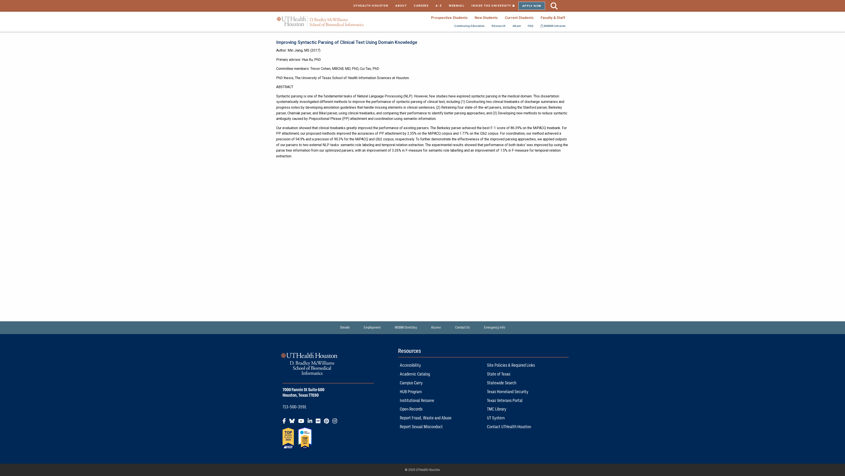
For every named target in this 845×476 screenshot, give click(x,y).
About (517, 26)
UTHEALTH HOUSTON (370, 5)
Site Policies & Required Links (511, 365)
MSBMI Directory (406, 327)
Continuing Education (469, 26)
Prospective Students (449, 18)
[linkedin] (311, 422)
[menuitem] (449, 17)
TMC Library (496, 409)
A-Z (438, 5)
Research (498, 26)
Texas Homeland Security (507, 391)
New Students (486, 18)
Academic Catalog (415, 374)
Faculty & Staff (553, 18)
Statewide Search (501, 382)
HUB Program (411, 391)
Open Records (411, 409)
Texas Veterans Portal (505, 400)
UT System (496, 417)
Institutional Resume (417, 400)
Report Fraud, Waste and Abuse (426, 417)
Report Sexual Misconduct (421, 426)
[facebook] (285, 422)
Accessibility (410, 365)
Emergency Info (494, 327)
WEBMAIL (456, 5)
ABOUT (401, 5)
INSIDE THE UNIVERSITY (494, 5)
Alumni (436, 327)
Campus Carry (411, 382)
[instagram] (336, 422)
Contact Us (462, 327)
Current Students (519, 18)
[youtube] (302, 422)
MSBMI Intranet (554, 26)
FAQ (530, 26)
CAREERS (421, 5)
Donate (345, 327)
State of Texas (498, 374)
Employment (372, 327)
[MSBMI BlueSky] (293, 422)
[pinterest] (328, 422)
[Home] (320, 21)
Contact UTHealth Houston (509, 426)
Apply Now (531, 5)
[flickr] (319, 422)
